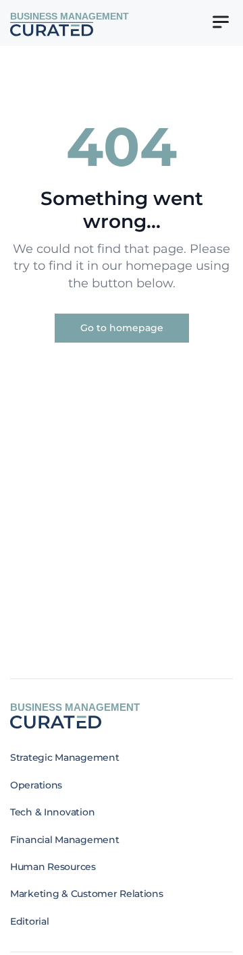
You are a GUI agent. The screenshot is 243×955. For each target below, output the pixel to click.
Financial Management (64, 840)
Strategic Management (64, 757)
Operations (36, 785)
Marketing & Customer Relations (86, 894)
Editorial (29, 921)
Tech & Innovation (52, 812)
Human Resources (53, 867)
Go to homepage (121, 328)
